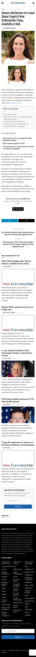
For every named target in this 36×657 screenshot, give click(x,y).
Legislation (28, 582)
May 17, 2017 (20, 312)
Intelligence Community (29, 578)
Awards (4, 579)
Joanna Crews (7, 266)
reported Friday (15, 103)
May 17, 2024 (16, 358)
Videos (27, 612)
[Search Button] (33, 3)
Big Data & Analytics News (5, 584)
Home (3, 9)
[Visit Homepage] (18, 3)
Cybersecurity (6, 605)
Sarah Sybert (6, 404)
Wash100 (27, 615)
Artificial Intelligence (5, 573)
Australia (4, 577)
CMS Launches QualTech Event (14, 121)
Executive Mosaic (15, 650)
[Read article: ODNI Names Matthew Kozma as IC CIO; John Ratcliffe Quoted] (18, 415)
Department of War (17, 562)
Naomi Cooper (7, 358)
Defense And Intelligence (6, 608)
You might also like (10, 114)
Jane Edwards (6, 447)
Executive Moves (16, 580)
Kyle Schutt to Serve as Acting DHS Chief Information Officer (18, 118)
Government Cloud (17, 611)
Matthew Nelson (9, 28)
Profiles (27, 604)
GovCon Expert (15, 606)
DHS (14, 566)
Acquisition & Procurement (6, 562)
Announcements (7, 566)
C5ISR (4, 591)
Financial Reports (16, 594)
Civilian (4, 594)
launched (17, 154)
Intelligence (29, 575)
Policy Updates (29, 598)
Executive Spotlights (16, 585)
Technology (28, 609)
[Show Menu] (2, 3)
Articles (4, 569)
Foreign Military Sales (17, 599)
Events (15, 577)
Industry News (29, 572)
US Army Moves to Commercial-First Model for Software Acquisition (16, 125)
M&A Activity (29, 585)
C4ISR (4, 589)
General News (17, 603)
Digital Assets (17, 569)
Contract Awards (4, 601)
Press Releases (29, 601)
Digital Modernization (18, 573)
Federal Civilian (15, 589)
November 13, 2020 (17, 404)
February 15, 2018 (17, 266)
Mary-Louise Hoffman (9, 312)
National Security (27, 591)
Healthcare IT (29, 569)
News (26, 595)
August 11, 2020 (22, 28)
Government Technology (13, 9)
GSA (26, 566)
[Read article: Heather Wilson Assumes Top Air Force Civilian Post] (18, 323)
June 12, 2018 (15, 447)
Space (27, 607)
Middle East (28, 588)
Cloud (3, 597)
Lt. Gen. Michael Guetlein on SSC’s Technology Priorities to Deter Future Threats (17, 353)
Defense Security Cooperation (6, 614)
